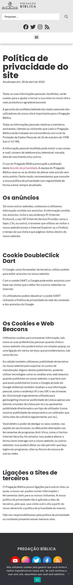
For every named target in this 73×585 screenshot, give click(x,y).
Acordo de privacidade (23, 167)
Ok (37, 579)
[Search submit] (66, 17)
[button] (37, 37)
